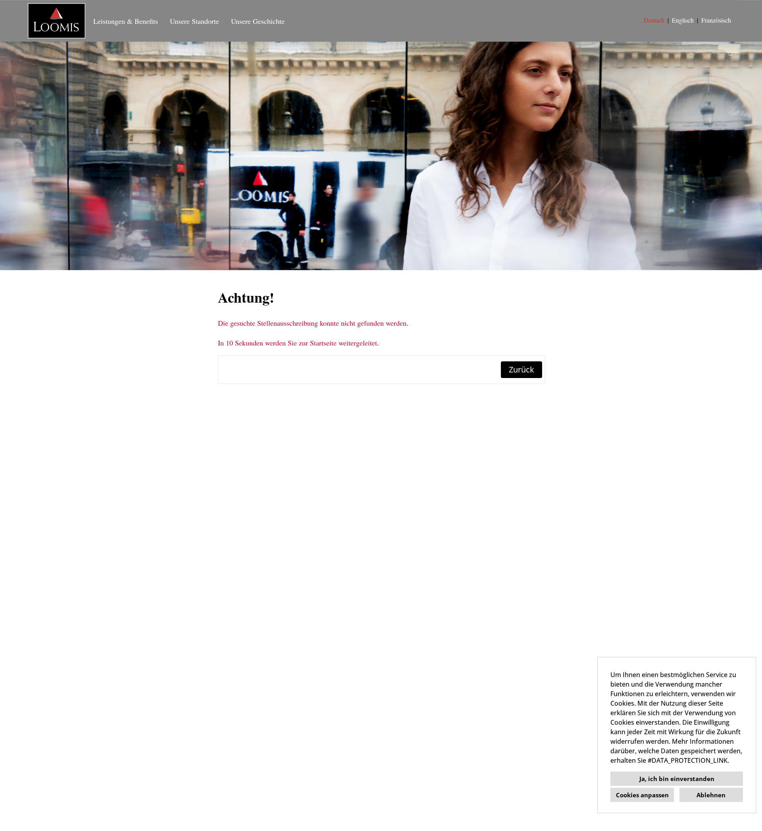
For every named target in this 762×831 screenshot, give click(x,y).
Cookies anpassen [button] (642, 795)
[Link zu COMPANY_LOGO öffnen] (56, 21)
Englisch (683, 20)
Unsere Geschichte (258, 21)
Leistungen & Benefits (125, 21)
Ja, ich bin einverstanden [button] (676, 779)
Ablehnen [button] (711, 795)
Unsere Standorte (194, 21)
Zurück (521, 369)
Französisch (716, 20)
